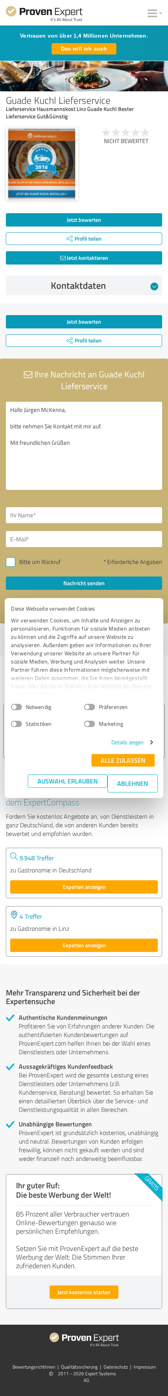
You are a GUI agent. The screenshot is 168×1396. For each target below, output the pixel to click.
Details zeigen (127, 742)
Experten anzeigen (84, 886)
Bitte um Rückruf (40, 562)
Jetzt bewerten (84, 219)
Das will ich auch (84, 48)
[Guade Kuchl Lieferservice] (42, 164)
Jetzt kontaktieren (87, 257)
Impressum (145, 1366)
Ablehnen (132, 783)
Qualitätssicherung (79, 1366)
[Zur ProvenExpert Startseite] (44, 15)
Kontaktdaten (78, 285)
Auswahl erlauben (68, 780)
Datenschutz (116, 1366)
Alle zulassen (123, 760)
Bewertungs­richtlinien (34, 1366)
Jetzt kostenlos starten (84, 1292)
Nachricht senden (84, 583)
